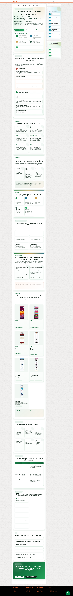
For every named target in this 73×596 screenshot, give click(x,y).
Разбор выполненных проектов (54, 52)
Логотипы (51, 588)
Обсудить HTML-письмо (19, 29)
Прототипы (14, 588)
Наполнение (14, 591)
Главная (24, 1)
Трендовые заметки (54, 55)
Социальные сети (27, 590)
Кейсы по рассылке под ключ (54, 30)
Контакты (58, 1)
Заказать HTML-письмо (19, 576)
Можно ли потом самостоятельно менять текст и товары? (25, 554)
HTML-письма (49, 1)
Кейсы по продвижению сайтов (54, 17)
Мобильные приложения (53, 591)
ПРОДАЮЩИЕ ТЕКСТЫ (40, 587)
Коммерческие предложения (41, 588)
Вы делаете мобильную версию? (21, 544)
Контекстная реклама (28, 588)
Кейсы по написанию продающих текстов (54, 24)
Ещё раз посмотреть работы (31, 576)
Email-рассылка (27, 591)
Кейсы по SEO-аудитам (54, 26)
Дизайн (54, 1)
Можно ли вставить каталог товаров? (22, 547)
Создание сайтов (30, 1)
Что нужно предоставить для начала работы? (23, 557)
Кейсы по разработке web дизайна (54, 20)
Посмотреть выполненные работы (32, 29)
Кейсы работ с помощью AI (53, 33)
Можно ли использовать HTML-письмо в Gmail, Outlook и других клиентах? (28, 541)
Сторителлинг (39, 590)
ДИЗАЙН (51, 587)
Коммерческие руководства (53, 49)
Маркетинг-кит (52, 590)
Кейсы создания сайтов (53, 14)
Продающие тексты (43, 1)
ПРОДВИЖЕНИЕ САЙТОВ (29, 587)
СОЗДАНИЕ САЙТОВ (15, 587)
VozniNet (15, 1)
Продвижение (36, 1)
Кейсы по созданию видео (54, 36)
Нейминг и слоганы (40, 591)
